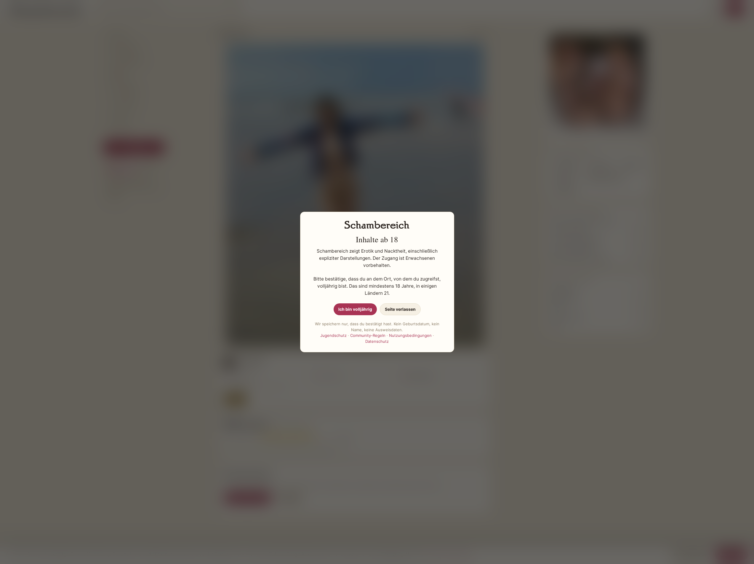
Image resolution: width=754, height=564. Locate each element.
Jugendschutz (333, 335)
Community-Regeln (367, 335)
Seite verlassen (400, 309)
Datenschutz (377, 341)
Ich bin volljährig (355, 309)
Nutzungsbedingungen (410, 335)
